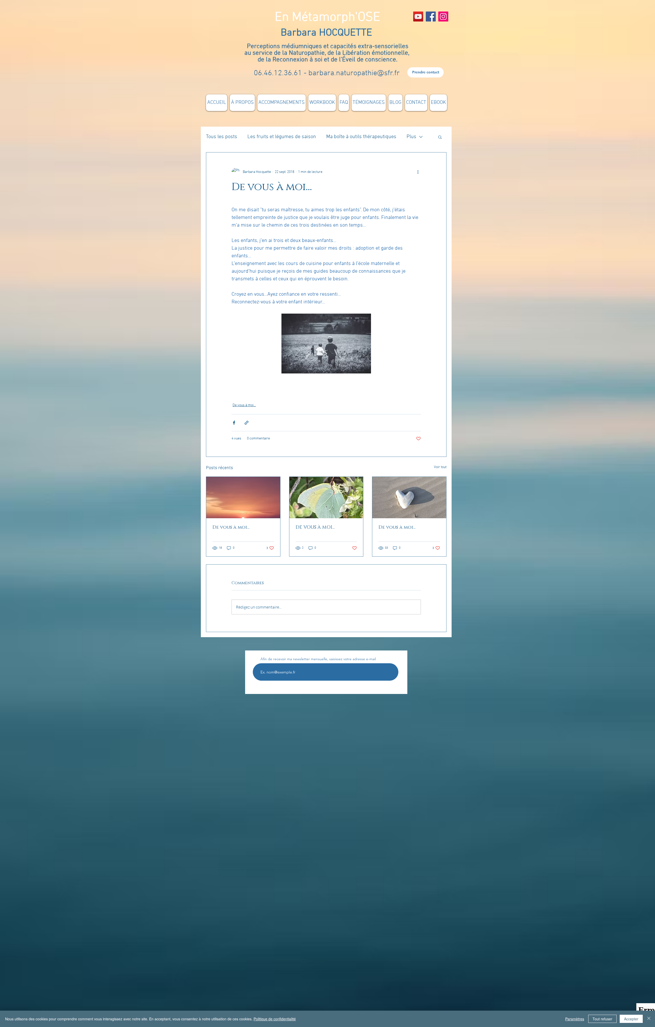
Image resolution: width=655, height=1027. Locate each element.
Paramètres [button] (574, 1018)
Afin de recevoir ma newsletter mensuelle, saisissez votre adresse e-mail (318, 659)
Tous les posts (221, 137)
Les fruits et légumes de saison (281, 137)
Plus (411, 137)
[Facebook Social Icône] (431, 16)
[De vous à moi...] (243, 497)
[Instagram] (443, 16)
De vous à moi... (244, 405)
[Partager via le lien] (246, 422)
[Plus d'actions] (418, 172)
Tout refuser (602, 1018)
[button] (440, 137)
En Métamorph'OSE (327, 17)
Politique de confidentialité (275, 1018)
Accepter (631, 1018)
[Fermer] (649, 1019)
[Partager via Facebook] (234, 422)
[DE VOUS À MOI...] (326, 497)
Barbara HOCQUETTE (328, 33)
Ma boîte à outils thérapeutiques (361, 137)
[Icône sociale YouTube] (418, 16)
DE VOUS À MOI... (315, 527)
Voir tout (440, 467)
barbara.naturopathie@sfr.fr (354, 73)
